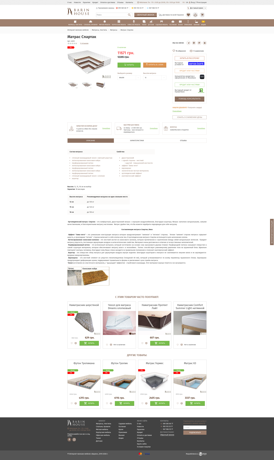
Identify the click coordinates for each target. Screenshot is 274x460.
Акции (121, 438)
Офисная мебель (103, 435)
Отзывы (120, 2)
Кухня (121, 429)
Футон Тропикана (84, 363)
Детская (99, 441)
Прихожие (123, 432)
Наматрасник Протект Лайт (155, 307)
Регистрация (202, 2)
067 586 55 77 (168, 429)
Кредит (95, 2)
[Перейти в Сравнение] (195, 15)
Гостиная (122, 427)
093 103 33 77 (168, 426)
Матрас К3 (190, 363)
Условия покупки (144, 447)
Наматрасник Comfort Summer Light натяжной (190, 307)
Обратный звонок (145, 15)
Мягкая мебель (102, 429)
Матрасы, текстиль (103, 424)
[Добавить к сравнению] (75, 343)
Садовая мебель (125, 424)
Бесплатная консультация (272, 231)
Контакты (129, 2)
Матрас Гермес (154, 363)
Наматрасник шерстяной (84, 305)
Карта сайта (142, 444)
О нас (69, 2)
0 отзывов (84, 43)
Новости (77, 2)
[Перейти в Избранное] (188, 15)
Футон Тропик (119, 363)
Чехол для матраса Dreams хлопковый (119, 307)
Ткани (98, 438)
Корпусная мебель (103, 432)
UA (187, 2)
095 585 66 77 (168, 424)
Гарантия (86, 2)
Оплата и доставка (107, 2)
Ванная (121, 435)
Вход (193, 2)
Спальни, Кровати (103, 427)
